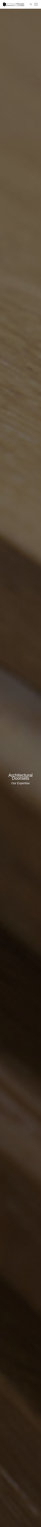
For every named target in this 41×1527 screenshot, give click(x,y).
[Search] (30, 4)
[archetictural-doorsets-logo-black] (17, 4)
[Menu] (35, 4)
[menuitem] (30, 4)
